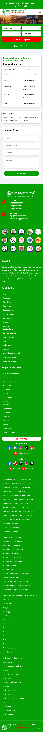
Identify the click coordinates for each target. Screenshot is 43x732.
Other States (7, 428)
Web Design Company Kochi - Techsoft (25, 728)
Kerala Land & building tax (13, 549)
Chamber (6, 686)
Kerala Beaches (8, 570)
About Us (6, 298)
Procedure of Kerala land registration (16, 487)
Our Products (8, 329)
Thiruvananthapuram (11, 373)
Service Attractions (9, 333)
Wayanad (6, 416)
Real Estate (7, 302)
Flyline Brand (8, 714)
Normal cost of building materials (15, 503)
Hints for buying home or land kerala (16, 495)
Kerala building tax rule (11, 523)
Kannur (6, 420)
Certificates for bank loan (12, 541)
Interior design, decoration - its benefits (17, 515)
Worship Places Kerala (11, 578)
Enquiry (6, 322)
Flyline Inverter (8, 694)
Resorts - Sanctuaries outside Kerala (16, 574)
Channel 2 (29, 469)
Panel (5, 702)
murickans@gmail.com (19, 219)
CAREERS (6, 600)
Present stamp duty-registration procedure (18, 483)
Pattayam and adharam (12, 545)
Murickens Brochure (10, 531)
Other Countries (9, 432)
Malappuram (8, 408)
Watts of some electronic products (15, 582)
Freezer (5, 670)
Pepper (5, 636)
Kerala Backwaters (10, 566)
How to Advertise (9, 337)
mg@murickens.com (18, 216)
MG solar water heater (11, 674)
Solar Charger (8, 706)
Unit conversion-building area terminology (18, 511)
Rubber (5, 624)
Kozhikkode (7, 412)
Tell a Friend (7, 345)
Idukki (5, 393)
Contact (6, 326)
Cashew (6, 620)
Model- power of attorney (12, 537)
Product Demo (22, 453)
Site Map (6, 349)
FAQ (4, 341)
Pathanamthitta (9, 381)
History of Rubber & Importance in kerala (18, 499)
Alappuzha (7, 385)
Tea (4, 644)
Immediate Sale (8, 314)
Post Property (8, 306)
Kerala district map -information (15, 562)
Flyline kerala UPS (9, 690)
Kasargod (6, 424)
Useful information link (11, 353)
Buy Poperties (8, 310)
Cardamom (7, 628)
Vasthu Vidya (7, 604)
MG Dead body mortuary (12, 682)
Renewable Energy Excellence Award (16, 590)
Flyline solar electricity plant (13, 698)
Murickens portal (9, 648)
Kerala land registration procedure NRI (17, 479)
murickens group (9, 652)
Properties (25, 46)
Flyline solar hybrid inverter (13, 658)
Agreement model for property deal (16, 507)
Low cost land (8, 318)
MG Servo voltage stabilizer (13, 666)
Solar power (7, 662)
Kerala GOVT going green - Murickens (16, 586)
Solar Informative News (11, 527)
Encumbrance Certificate (12, 553)
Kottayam (6, 389)
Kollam (5, 377)
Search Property (23, 39)
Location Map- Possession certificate (16, 519)
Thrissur (6, 401)
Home (16, 46)
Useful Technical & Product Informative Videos (20, 596)
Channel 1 (16, 469)
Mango (5, 608)
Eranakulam (7, 397)
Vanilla (5, 616)
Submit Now (21, 173)
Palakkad (6, 404)
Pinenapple (7, 612)
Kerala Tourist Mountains (12, 558)
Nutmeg (6, 640)
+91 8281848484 (14, 3)
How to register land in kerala (14, 491)
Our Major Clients (9, 361)
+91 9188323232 (29, 3)
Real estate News (9, 357)
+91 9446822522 (22, 6)
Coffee (5, 632)
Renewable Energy (9, 710)
